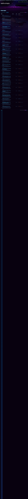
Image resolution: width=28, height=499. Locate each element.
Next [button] (26, 12)
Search (27, 5)
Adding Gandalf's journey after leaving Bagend (5, 57)
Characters (3, 67)
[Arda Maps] (5, 3)
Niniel (19, 30)
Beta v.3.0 (3, 18)
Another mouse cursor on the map (6, 72)
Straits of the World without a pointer (6, 76)
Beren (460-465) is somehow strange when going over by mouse (6, 102)
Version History (3, 17)
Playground (3, 29)
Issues (10, 97)
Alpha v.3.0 (3, 30)
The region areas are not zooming (6, 106)
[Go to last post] (20, 18)
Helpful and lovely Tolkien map (5, 98)
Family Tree (3, 36)
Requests (3, 63)
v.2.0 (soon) (3, 37)
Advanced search (8, 12)
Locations (3, 89)
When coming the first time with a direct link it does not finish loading (6, 95)
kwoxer (3, 20)
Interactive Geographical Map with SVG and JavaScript (6, 26)
